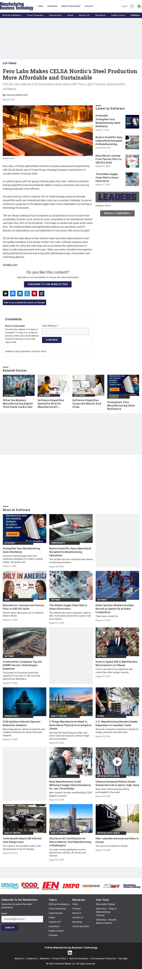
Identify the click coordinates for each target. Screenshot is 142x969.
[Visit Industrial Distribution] (91, 886)
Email (4, 913)
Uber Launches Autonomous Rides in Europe (117, 840)
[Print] (5, 293)
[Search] (132, 6)
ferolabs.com (10, 264)
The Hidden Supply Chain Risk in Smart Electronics (107, 177)
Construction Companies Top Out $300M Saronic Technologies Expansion (22, 665)
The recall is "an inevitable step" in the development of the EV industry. (22, 847)
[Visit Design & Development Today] (10, 885)
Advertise (44, 958)
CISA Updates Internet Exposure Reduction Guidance (21, 723)
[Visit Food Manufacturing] (30, 885)
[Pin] (34, 293)
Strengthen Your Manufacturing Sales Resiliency (108, 123)
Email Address (50, 326)
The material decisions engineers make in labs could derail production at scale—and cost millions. (70, 615)
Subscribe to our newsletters (48, 284)
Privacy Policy (59, 958)
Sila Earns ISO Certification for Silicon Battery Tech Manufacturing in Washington (70, 842)
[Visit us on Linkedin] (70, 953)
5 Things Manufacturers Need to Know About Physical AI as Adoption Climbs (70, 725)
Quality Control (59, 716)
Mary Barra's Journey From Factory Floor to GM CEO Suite (108, 159)
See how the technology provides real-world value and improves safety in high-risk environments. (69, 735)
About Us (19, 958)
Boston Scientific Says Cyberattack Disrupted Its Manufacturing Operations (109, 141)
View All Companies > (117, 213)
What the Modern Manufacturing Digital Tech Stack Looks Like (18, 403)
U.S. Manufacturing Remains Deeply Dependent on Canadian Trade (117, 723)
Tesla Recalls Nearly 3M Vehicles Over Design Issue (22, 840)
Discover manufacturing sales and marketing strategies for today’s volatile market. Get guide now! (23, 559)
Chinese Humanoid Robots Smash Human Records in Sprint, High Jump (117, 783)
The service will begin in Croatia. (112, 846)
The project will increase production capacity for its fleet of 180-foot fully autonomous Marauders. (21, 675)
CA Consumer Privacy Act (103, 958)
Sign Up (10, 927)
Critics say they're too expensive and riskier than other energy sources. (114, 671)
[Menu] (139, 6)
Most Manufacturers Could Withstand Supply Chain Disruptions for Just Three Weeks (70, 785)
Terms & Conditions (78, 958)
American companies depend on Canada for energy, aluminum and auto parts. (117, 731)
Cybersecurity (58, 543)
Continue (52, 340)
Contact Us (31, 958)
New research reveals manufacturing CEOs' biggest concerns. (70, 794)
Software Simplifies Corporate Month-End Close (86, 403)
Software (10, 63)
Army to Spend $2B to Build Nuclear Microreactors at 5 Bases (117, 663)
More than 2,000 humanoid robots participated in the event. (112, 790)
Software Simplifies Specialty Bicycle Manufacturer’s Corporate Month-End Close (52, 404)
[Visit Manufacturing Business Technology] (132, 885)
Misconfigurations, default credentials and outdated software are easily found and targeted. (24, 732)
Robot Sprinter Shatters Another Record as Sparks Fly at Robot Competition (115, 609)
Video (7, 600)
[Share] (13, 293)
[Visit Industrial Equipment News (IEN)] (50, 885)
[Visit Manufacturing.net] (111, 886)
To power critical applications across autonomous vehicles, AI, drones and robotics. (67, 852)
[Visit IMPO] (71, 885)
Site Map (123, 958)
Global (100, 716)
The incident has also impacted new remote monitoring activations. (71, 561)
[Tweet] (27, 293)
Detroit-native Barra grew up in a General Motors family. (23, 614)
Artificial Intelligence (108, 776)
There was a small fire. (107, 616)
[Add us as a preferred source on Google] (41, 293)
